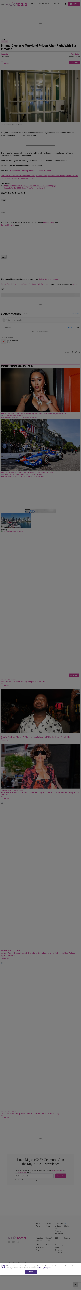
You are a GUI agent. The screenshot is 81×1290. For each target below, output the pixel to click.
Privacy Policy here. (45, 1268)
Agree (31, 1272)
